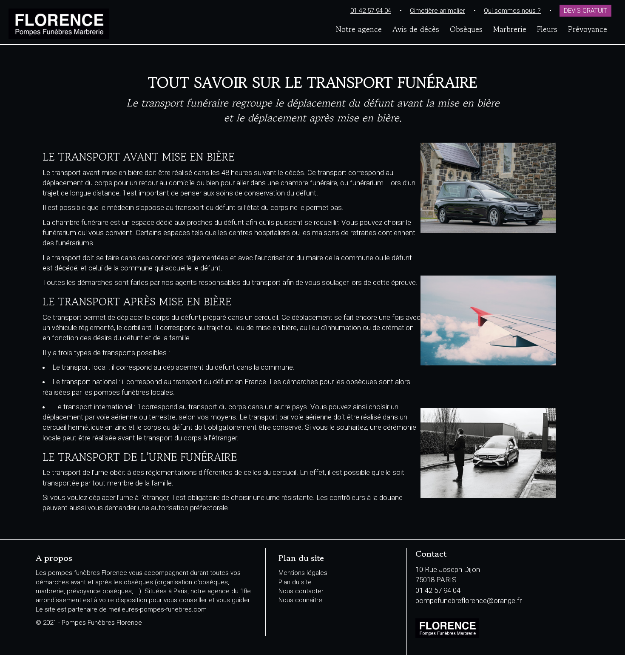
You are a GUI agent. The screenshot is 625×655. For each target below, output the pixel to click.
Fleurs (547, 28)
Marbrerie (509, 28)
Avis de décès (415, 28)
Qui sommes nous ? (512, 10)
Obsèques (466, 28)
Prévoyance (587, 28)
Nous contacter (301, 591)
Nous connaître (300, 600)
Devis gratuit (585, 10)
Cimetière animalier (437, 10)
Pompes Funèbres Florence (111, 24)
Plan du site (295, 582)
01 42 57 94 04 (370, 10)
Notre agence (359, 28)
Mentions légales (302, 573)
